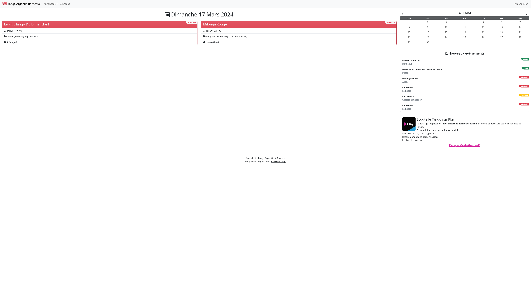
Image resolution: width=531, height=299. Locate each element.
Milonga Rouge (215, 24)
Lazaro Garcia (213, 42)
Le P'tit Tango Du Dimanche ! (26, 24)
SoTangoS (11, 42)
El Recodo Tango (278, 161)
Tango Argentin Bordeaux (24, 4)
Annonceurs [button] (50, 3)
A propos (65, 3)
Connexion (522, 3)
